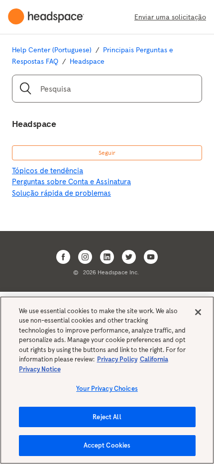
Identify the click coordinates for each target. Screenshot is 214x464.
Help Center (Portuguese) (52, 49)
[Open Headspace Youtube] (151, 257)
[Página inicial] (50, 17)
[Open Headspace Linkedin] (107, 257)
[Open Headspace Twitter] (129, 257)
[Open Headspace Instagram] (85, 257)
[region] (107, 380)
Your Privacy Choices (107, 388)
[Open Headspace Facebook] (63, 257)
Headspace (87, 61)
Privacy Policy (117, 359)
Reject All (107, 417)
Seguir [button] (107, 152)
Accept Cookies (107, 445)
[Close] (198, 312)
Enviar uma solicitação (170, 16)
